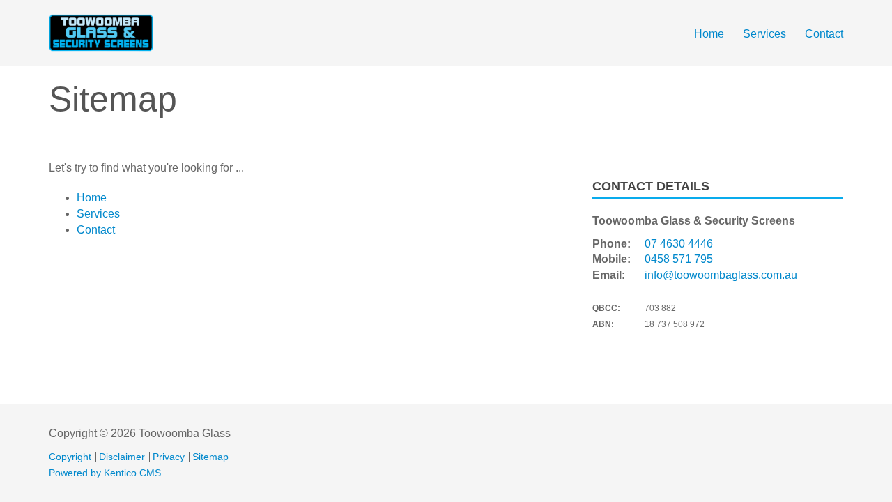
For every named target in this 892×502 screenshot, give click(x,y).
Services (764, 34)
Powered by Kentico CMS (105, 473)
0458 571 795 (679, 259)
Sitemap (210, 457)
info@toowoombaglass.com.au (721, 275)
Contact (824, 34)
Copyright (70, 457)
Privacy (169, 457)
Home (709, 34)
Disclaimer (122, 457)
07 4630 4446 (679, 244)
